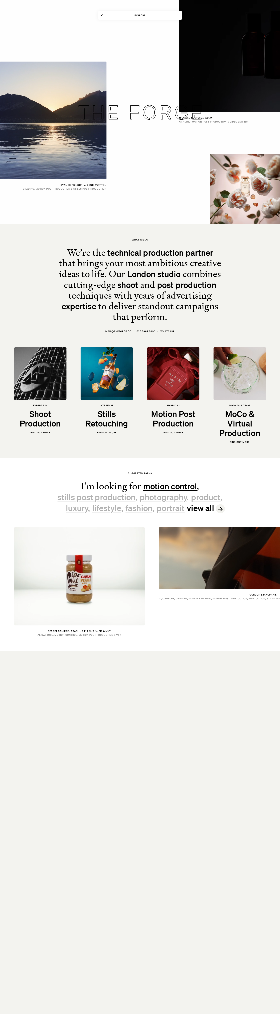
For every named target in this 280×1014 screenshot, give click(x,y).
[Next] (275, 582)
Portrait (171, 508)
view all (200, 508)
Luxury (77, 508)
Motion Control (170, 486)
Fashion (139, 508)
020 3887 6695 (146, 331)
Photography (163, 497)
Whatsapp (167, 331)
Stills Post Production (97, 497)
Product (206, 497)
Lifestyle (106, 508)
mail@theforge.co (118, 331)
